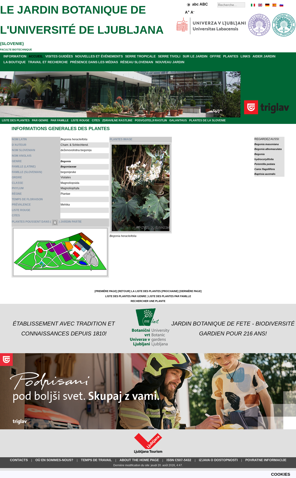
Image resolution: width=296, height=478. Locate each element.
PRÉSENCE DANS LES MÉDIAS (94, 62)
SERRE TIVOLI (169, 56)
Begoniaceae (68, 166)
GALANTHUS (178, 120)
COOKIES (280, 474)
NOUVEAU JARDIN (169, 62)
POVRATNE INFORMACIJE (265, 460)
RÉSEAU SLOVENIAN (136, 62)
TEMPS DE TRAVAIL (96, 460)
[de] (267, 5)
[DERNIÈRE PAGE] (190, 291)
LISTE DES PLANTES (16, 120)
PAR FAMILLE (60, 120)
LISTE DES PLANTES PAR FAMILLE (169, 296)
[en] (260, 5)
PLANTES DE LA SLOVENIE (207, 120)
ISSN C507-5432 (178, 460)
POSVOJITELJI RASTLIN (151, 120)
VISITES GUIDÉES (59, 56)
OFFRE (215, 56)
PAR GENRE (40, 120)
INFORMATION (14, 56)
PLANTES (230, 56)
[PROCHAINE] (170, 291)
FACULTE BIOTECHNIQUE (16, 49)
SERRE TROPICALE (140, 56)
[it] (253, 5)
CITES (96, 120)
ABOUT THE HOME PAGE (139, 460)
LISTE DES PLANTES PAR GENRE (125, 296)
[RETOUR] (124, 291)
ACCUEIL (36, 56)
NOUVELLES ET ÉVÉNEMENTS (99, 56)
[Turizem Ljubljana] (148, 454)
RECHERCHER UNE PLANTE (148, 301)
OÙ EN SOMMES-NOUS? (54, 460)
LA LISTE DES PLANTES (146, 291)
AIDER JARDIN (264, 56)
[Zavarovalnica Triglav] (148, 428)
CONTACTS (19, 460)
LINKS (245, 56)
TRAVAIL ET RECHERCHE (48, 62)
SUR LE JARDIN (195, 56)
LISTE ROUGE (80, 120)
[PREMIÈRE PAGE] (106, 291)
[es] (274, 5)
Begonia (66, 161)
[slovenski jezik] (281, 5)
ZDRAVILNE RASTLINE (117, 120)
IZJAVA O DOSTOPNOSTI (218, 460)
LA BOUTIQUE (14, 62)
